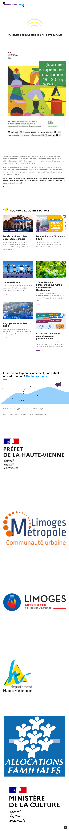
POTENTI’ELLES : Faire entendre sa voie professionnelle (48, 336)
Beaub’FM (32, 414)
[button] (65, 4)
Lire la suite (12, 253)
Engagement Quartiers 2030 (15, 324)
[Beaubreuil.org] (13, 4)
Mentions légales (38, 409)
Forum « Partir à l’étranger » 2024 (51, 237)
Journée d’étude (11, 282)
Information (17, 219)
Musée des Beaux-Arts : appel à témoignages (15, 237)
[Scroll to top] (65, 827)
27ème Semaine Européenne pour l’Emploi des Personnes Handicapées (49, 286)
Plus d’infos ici (7, 187)
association (20, 265)
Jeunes (60, 219)
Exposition (26, 219)
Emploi (60, 265)
